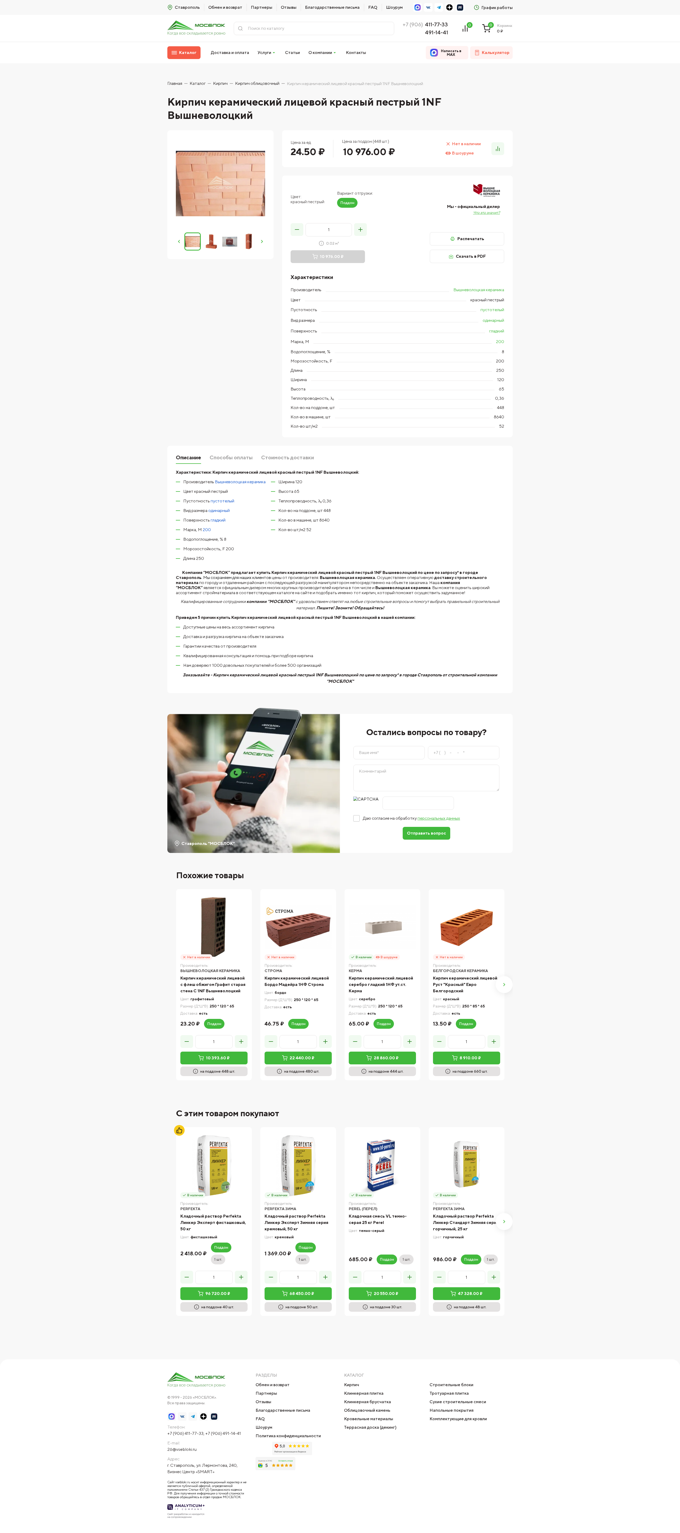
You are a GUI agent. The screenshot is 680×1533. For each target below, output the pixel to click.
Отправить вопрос (426, 833)
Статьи (292, 52)
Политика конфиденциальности (288, 1435)
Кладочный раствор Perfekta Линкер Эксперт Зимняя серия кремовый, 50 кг (296, 1222)
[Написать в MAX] (417, 7)
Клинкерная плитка (364, 1393)
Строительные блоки (451, 1384)
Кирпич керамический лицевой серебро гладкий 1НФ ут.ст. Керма (381, 984)
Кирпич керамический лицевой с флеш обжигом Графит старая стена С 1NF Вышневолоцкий (212, 984)
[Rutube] (460, 7)
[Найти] (240, 28)
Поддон (347, 203)
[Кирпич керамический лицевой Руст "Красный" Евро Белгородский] (466, 927)
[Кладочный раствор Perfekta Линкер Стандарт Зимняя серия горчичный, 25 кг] (466, 1165)
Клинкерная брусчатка (367, 1401)
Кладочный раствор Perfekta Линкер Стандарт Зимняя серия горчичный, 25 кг (466, 1222)
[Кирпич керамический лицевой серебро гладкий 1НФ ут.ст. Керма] (382, 927)
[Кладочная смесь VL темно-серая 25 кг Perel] (382, 1165)
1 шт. (218, 1259)
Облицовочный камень (367, 1410)
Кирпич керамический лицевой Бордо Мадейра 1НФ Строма (297, 981)
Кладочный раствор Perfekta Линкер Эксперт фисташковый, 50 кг (213, 1222)
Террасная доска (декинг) (370, 1427)
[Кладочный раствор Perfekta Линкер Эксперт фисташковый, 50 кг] (214, 1165)
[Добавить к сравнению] (497, 148)
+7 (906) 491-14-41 (223, 1433)
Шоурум (394, 7)
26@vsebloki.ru (182, 1449)
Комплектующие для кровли (458, 1418)
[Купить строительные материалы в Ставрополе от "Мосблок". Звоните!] (196, 28)
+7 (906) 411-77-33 (185, 1433)
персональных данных (439, 818)
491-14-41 (436, 32)
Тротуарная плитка (449, 1393)
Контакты (356, 52)
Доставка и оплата (230, 52)
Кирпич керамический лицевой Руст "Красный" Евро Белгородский (465, 984)
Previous (179, 241)
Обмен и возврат (225, 7)
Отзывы (288, 7)
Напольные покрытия (452, 1410)
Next (262, 241)
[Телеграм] (439, 7)
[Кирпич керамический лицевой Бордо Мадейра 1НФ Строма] (298, 927)
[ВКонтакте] (428, 7)
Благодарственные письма (332, 7)
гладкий (496, 331)
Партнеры (261, 7)
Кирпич (351, 1384)
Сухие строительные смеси (458, 1401)
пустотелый (492, 309)
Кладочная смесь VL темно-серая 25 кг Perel (378, 1219)
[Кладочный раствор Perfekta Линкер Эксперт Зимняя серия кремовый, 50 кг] (298, 1165)
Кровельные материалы (368, 1418)
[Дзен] (449, 7)
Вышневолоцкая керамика (478, 289)
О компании (320, 52)
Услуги (264, 52)
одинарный (493, 320)
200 (500, 341)
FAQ (372, 7)
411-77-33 (436, 24)
